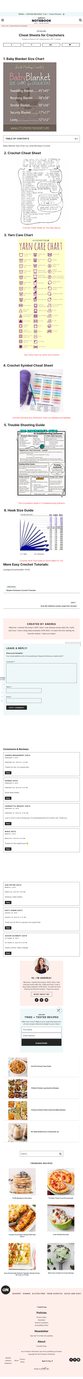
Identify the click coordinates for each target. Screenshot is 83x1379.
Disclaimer (41, 1320)
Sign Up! (33, 1336)
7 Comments (57, 39)
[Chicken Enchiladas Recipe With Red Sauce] (22, 1231)
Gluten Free (38, 1294)
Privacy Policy (41, 1317)
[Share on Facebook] (12, 45)
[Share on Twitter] (2, 692)
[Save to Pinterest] (32, 45)
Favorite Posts (42, 1346)
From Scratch (55, 1294)
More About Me (41, 994)
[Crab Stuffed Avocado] (60, 1231)
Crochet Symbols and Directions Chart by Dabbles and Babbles (41, 418)
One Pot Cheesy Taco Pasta (41, 1066)
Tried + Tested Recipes (40, 14)
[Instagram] (46, 1000)
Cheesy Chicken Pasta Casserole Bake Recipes (48, 1110)
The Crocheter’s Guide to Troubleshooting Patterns (41, 503)
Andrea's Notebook (41, 20)
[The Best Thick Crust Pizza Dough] (60, 1194)
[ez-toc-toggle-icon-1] (74, 138)
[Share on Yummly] (51, 45)
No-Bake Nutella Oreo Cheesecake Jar (45, 1132)
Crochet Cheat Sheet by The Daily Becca (41, 228)
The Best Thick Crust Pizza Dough (60, 1198)
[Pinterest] (41, 1000)
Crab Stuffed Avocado (61, 1234)
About (16, 1360)
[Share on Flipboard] (71, 45)
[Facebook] (36, 1000)
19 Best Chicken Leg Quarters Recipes (45, 1088)
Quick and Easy (72, 1294)
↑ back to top (41, 1307)
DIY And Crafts (41, 31)
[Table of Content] (76, 139)
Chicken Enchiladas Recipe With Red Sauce (22, 1235)
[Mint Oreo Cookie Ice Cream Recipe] (60, 1269)
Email (9, 697)
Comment (10, 662)
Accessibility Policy (41, 1325)
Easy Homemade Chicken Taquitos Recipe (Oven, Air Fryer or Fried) (22, 1274)
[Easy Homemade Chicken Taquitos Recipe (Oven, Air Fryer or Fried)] (22, 1269)
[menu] (2, 20)
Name (9, 687)
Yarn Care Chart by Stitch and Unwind (41, 355)
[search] (80, 20)
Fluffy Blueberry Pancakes (22, 1198)
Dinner (26, 1294)
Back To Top (46, 1361)
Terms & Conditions (41, 1323)
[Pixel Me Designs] (45, 1369)
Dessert (16, 1294)
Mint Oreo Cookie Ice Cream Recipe (61, 1273)
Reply (8, 773)
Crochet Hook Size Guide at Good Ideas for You (41, 561)
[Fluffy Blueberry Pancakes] (22, 1194)
